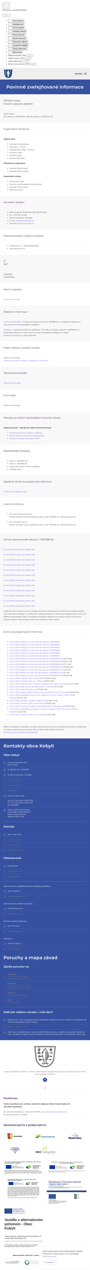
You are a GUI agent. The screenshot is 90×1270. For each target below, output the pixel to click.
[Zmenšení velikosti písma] (26, 58)
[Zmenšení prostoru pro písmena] (31, 64)
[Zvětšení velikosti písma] (29, 58)
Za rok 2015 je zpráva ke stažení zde (19, 601)
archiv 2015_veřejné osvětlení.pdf (23, 689)
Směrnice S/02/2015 (12, 322)
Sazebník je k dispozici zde (15, 492)
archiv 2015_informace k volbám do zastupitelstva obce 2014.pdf (37, 706)
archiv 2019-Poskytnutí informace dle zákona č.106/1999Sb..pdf (36, 659)
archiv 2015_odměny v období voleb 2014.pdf (28, 700)
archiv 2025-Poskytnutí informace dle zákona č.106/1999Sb (34, 642)
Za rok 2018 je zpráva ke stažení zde (19, 585)
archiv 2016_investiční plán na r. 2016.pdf (26, 681)
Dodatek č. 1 (9, 330)
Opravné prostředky (12, 383)
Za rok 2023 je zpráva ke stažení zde (19, 560)
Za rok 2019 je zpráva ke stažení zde (19, 580)
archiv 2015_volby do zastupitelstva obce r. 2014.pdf (31, 686)
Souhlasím (49, 1262)
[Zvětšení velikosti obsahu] (31, 55)
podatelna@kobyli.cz (25, 220)
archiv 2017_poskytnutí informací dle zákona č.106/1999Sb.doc (36, 670)
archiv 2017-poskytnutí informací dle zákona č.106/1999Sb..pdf (35, 675)
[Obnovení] (4, 15)
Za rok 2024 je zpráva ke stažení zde (19, 554)
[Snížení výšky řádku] (24, 61)
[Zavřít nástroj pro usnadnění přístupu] (8, 15)
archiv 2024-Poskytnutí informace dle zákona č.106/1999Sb (34, 647)
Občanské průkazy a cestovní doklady (25, 433)
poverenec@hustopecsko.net (54, 1112)
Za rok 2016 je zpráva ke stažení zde (19, 596)
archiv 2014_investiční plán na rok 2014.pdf (27, 714)
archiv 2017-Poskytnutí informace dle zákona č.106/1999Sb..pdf (36, 667)
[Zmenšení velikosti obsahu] (28, 55)
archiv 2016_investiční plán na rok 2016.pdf (27, 678)
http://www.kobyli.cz (26, 223)
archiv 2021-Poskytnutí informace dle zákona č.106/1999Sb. (34, 656)
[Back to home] (8, 74)
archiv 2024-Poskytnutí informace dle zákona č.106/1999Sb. (34, 650)
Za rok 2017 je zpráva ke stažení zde (19, 590)
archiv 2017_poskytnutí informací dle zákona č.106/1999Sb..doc (36, 673)
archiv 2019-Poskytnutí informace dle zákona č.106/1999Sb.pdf (36, 661)
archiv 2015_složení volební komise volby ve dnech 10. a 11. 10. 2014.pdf (39, 692)
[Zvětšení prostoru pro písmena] (35, 64)
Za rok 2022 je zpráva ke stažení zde (19, 565)
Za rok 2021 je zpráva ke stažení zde (19, 570)
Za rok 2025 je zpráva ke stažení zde (19, 549)
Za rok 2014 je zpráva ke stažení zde (19, 606)
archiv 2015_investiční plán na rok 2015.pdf (27, 703)
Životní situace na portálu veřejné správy (26, 436)
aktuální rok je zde (12, 299)
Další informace (49, 1256)
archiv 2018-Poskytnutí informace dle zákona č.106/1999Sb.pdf (36, 664)
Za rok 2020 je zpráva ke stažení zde (19, 575)
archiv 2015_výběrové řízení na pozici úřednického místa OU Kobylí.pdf (40, 684)
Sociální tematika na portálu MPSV (24, 438)
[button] (80, 74)
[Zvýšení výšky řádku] (27, 61)
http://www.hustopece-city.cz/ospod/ (22, 732)
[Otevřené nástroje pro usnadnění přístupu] (6, 5)
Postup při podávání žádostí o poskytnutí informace (26, 360)
